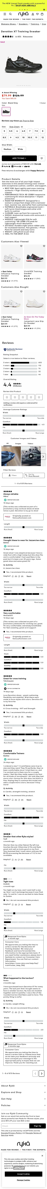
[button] (16, 127)
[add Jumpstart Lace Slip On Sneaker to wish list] (44, 291)
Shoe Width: (7, 145)
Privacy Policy (19, 1168)
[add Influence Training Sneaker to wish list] (21, 246)
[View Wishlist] (37, 14)
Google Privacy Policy (11, 1133)
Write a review (28, 36)
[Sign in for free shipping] (33, 14)
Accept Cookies (23, 1174)
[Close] (42, 1155)
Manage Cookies (23, 1180)
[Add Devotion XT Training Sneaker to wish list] (41, 158)
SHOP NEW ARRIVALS (26, 5)
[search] (10, 15)
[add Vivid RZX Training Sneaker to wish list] (44, 246)
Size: (4, 127)
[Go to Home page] (23, 14)
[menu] (5, 15)
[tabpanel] (23, 4)
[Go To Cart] (42, 14)
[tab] (19, 9)
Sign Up (37, 1126)
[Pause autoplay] (44, 9)
